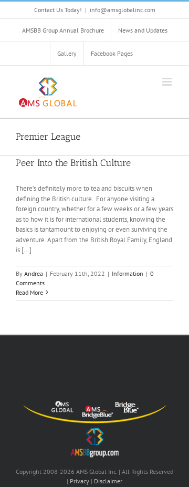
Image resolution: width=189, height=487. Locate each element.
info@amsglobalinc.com (122, 10)
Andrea (33, 273)
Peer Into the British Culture (73, 163)
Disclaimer (108, 481)
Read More (29, 292)
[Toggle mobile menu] (167, 81)
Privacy (79, 481)
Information (127, 273)
